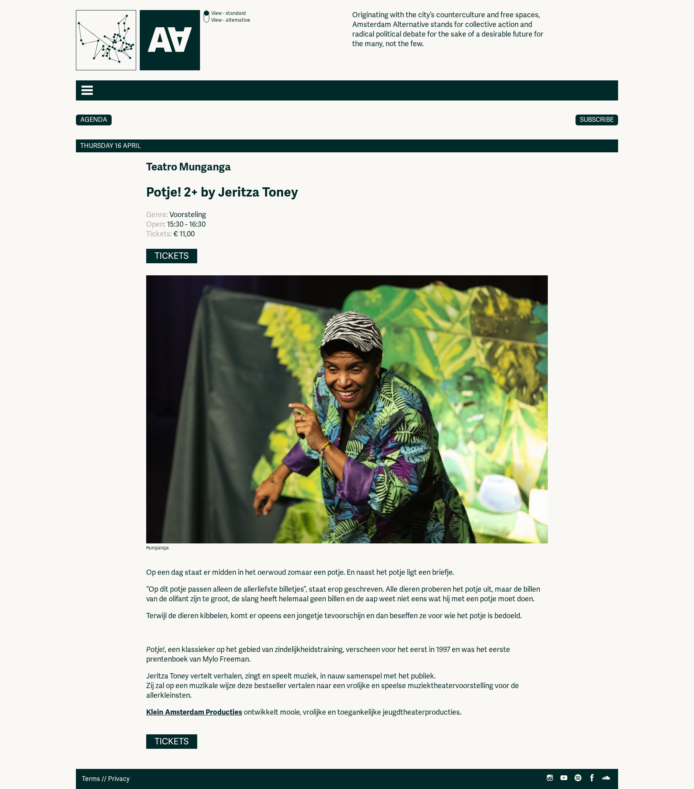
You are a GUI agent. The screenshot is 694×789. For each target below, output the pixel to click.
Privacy (119, 779)
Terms (91, 779)
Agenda (93, 120)
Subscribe (597, 120)
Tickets (172, 255)
